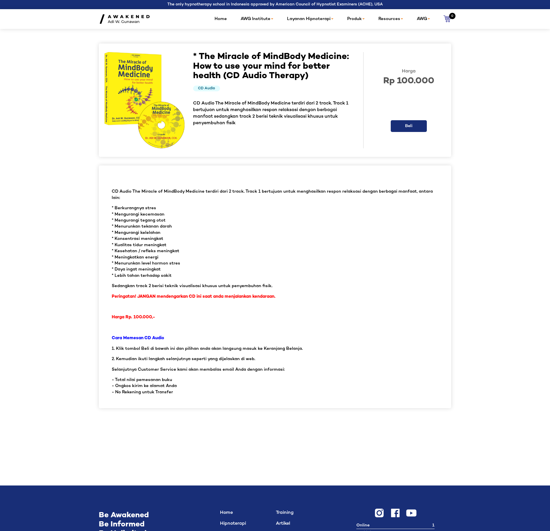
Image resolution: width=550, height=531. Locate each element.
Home (221, 18)
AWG (422, 18)
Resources (389, 18)
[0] (447, 19)
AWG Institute (255, 18)
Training (285, 513)
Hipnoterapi (233, 523)
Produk (354, 18)
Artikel (283, 523)
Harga (409, 71)
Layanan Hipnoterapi (309, 18)
